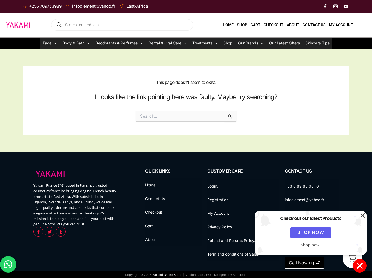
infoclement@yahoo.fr (304, 199)
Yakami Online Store (167, 275)
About (293, 25)
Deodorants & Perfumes (116, 43)
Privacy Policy (219, 227)
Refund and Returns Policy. (231, 240)
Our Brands (248, 43)
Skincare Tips (317, 43)
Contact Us (314, 25)
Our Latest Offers (284, 43)
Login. (212, 186)
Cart (255, 25)
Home (228, 25)
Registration (217, 199)
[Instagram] (335, 6)
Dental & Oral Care (164, 43)
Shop (242, 25)
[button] (8, 264)
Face (47, 43)
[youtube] (346, 6)
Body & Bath (73, 43)
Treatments (202, 43)
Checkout (273, 25)
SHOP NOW (310, 232)
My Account (341, 25)
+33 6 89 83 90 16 (302, 186)
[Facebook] (325, 6)
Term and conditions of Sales (233, 254)
